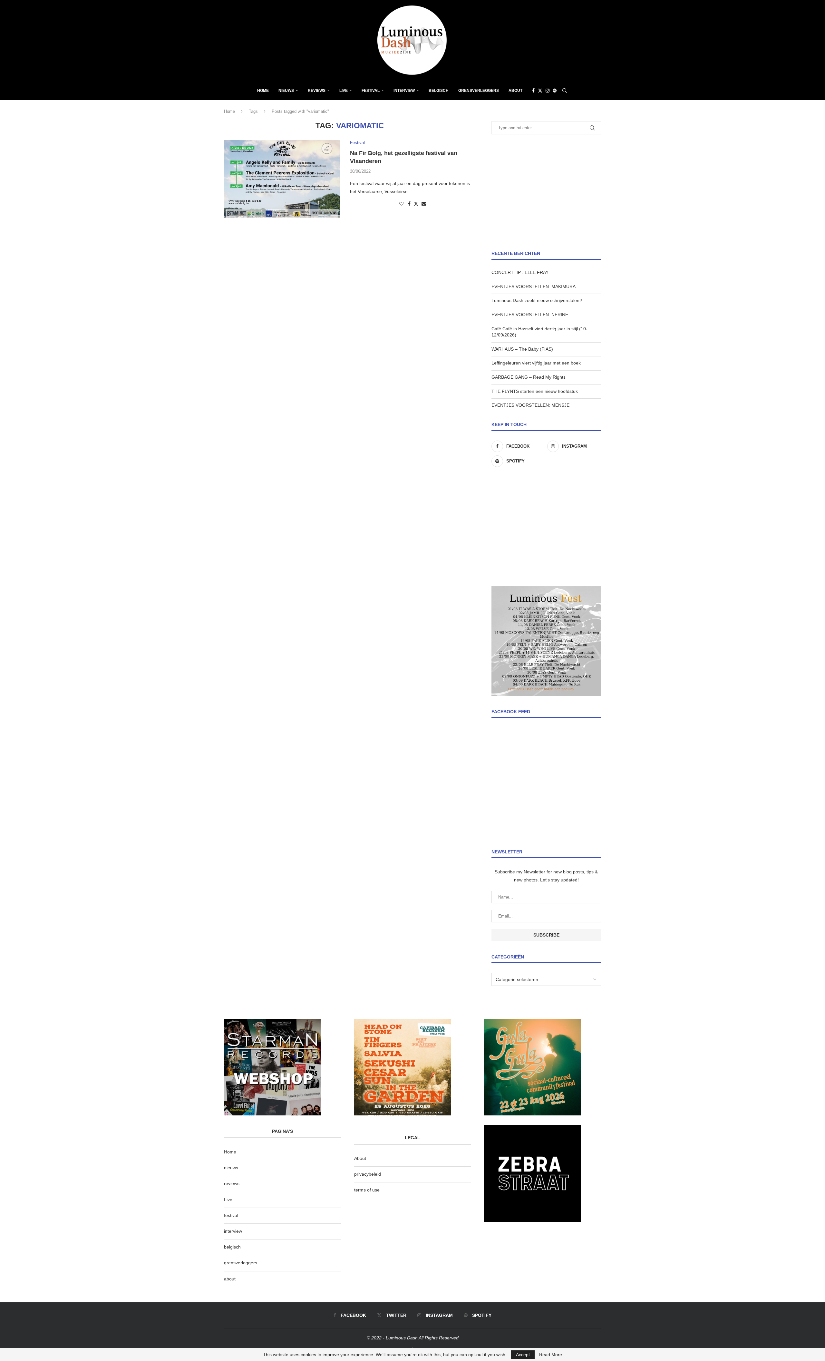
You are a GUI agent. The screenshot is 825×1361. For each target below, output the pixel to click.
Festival (371, 90)
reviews (231, 1183)
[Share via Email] (424, 203)
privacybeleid (367, 1174)
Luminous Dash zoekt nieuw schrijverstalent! (536, 300)
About (515, 90)
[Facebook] (533, 90)
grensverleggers (240, 1262)
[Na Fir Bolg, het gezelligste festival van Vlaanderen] (282, 179)
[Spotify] (555, 90)
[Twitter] (540, 90)
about (230, 1278)
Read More (550, 1354)
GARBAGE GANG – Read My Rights (528, 377)
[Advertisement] (546, 192)
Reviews (316, 90)
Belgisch (439, 90)
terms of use (367, 1189)
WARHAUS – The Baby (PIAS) (522, 349)
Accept (523, 1354)
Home (263, 90)
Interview (404, 90)
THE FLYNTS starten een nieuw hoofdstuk (534, 391)
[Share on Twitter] (416, 203)
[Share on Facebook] (409, 203)
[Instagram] (547, 90)
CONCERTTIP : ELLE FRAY (519, 272)
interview (233, 1231)
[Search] (564, 90)
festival (231, 1215)
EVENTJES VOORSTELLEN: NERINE (529, 314)
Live (343, 90)
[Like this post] (401, 203)
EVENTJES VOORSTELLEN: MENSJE (530, 405)
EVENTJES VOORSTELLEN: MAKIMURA (533, 286)
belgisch (232, 1246)
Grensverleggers (478, 90)
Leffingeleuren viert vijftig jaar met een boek (536, 362)
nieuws (286, 90)
